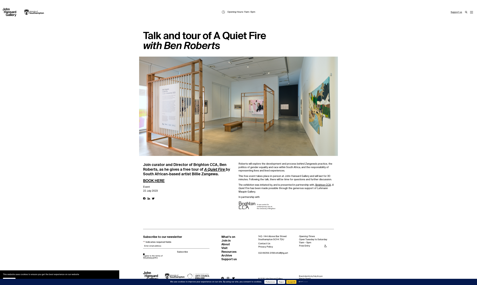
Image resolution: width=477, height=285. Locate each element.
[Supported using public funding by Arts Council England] (198, 276)
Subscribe (182, 252)
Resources (229, 252)
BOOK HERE (154, 180)
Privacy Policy (265, 247)
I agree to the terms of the (153, 257)
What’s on (228, 237)
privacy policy (152, 258)
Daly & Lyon (318, 276)
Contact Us (264, 244)
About (225, 244)
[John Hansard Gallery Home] (10, 12)
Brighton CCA (323, 185)
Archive (226, 255)
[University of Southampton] (32, 12)
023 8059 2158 (266, 253)
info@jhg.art (281, 253)
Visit (224, 248)
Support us (456, 12)
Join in (226, 240)
